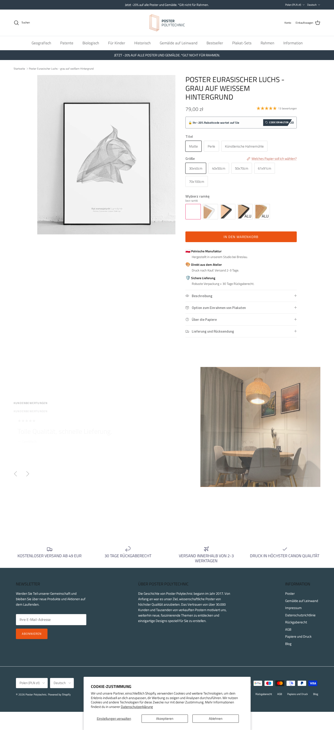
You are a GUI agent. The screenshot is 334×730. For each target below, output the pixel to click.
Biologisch (90, 43)
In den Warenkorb (241, 236)
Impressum (293, 607)
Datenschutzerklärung (137, 706)
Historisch (142, 43)
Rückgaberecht (296, 622)
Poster (290, 593)
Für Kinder (116, 43)
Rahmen (267, 43)
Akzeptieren (164, 718)
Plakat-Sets (242, 43)
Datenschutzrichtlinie (300, 615)
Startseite (19, 68)
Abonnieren (32, 633)
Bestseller (215, 43)
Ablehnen (215, 718)
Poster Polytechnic (36, 694)
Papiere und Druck (298, 636)
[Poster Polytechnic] (167, 22)
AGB (288, 629)
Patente (66, 43)
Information (293, 43)
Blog (288, 643)
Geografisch (41, 43)
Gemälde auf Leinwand (178, 43)
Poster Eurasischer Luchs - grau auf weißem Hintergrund (61, 68)
